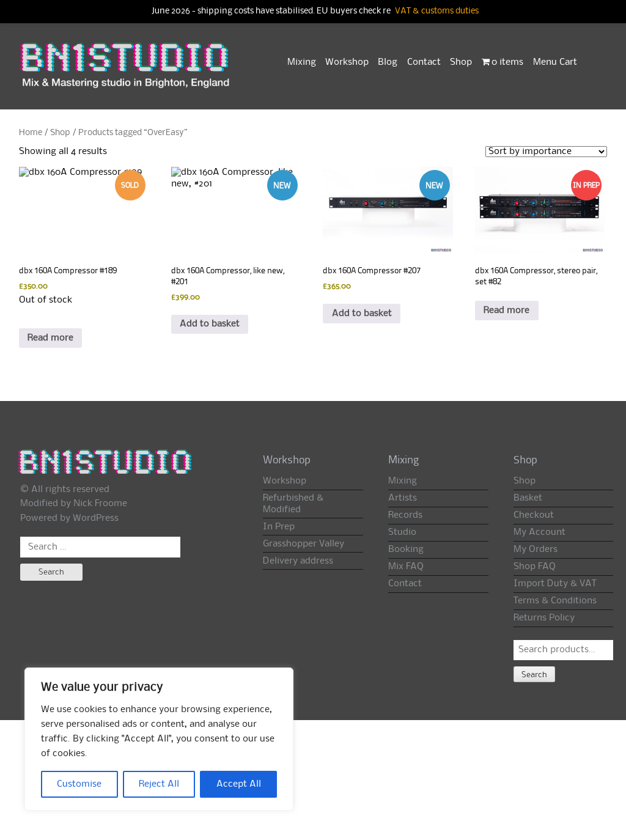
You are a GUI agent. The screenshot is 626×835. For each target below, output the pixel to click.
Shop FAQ (535, 566)
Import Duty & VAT (555, 583)
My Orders (536, 549)
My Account (539, 532)
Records (405, 515)
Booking (406, 549)
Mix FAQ (406, 566)
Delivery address (298, 561)
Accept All (238, 784)
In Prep (279, 527)
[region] (158, 739)
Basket (528, 498)
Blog (387, 62)
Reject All (159, 784)
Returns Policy (544, 618)
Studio (402, 532)
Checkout (534, 515)
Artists (402, 498)
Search (534, 675)
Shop (461, 62)
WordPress (96, 518)
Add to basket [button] (210, 324)
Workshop (347, 62)
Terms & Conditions (555, 601)
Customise (79, 784)
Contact (424, 62)
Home (30, 132)
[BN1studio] (126, 71)
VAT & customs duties (437, 11)
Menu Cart (555, 62)
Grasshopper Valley (303, 544)
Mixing (301, 62)
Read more (50, 338)
